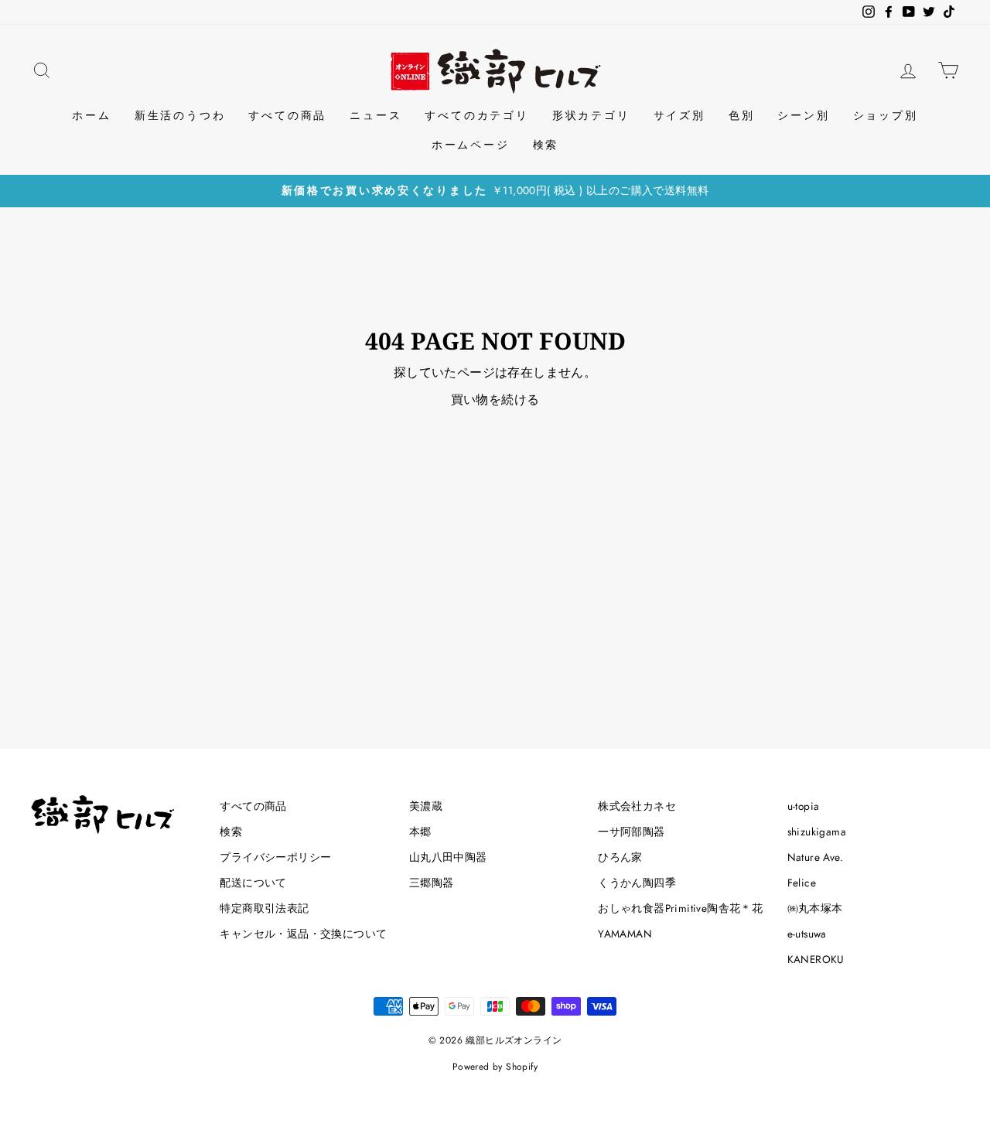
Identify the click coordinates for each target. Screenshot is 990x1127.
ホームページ (471, 144)
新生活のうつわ (180, 115)
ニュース (375, 115)
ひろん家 (620, 857)
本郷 (420, 831)
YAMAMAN (625, 933)
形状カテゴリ (591, 115)
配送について (253, 882)
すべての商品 (287, 115)
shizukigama (816, 831)
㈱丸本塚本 (815, 908)
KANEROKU (816, 959)
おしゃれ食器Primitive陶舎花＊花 (680, 908)
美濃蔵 (425, 806)
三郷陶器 (431, 882)
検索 (546, 144)
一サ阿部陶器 (631, 831)
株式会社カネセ (637, 806)
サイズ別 (679, 115)
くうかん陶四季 (637, 882)
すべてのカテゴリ (476, 115)
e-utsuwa (807, 933)
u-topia (803, 806)
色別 (742, 115)
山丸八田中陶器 (448, 857)
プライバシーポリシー (275, 857)
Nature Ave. (815, 857)
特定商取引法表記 (264, 908)
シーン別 (803, 115)
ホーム (91, 115)
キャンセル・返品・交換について (303, 933)
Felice (801, 882)
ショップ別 (885, 115)
